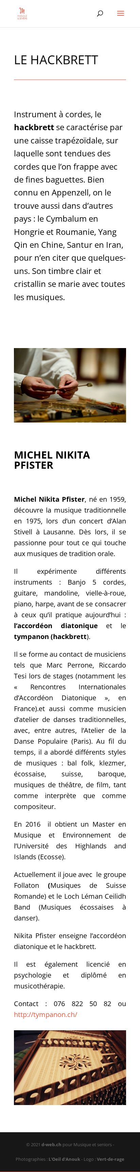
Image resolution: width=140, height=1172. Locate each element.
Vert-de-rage (110, 1159)
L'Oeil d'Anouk (65, 1159)
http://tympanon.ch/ (45, 1014)
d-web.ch (51, 1144)
